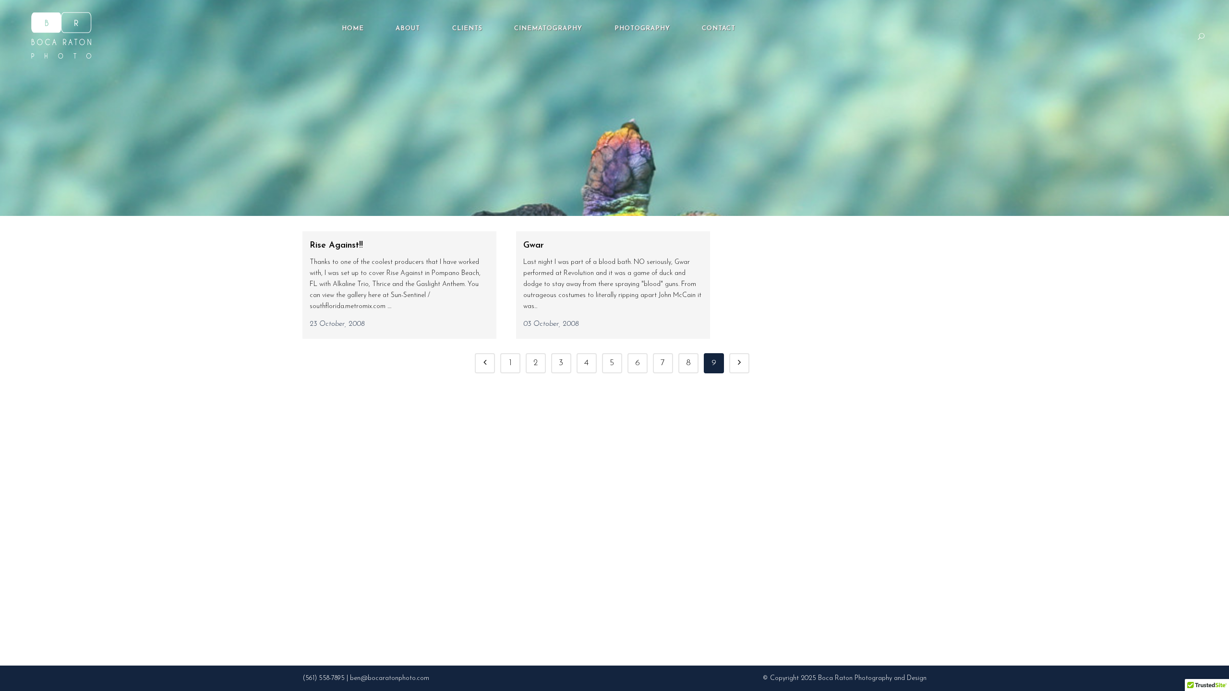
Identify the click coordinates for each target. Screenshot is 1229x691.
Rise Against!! (336, 245)
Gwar (533, 245)
